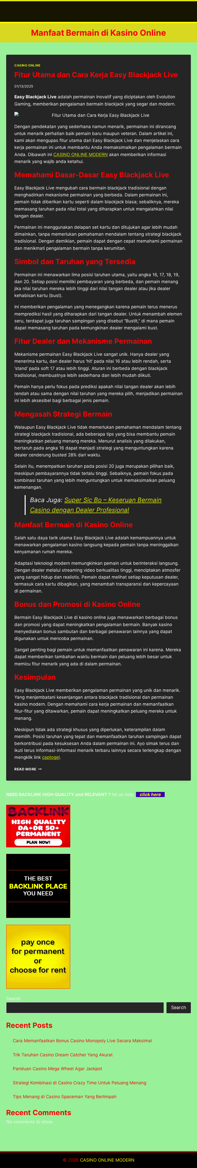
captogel (51, 757)
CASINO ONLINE (27, 65)
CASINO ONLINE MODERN (107, 1160)
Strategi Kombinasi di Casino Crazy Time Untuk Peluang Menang (79, 1082)
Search (13, 998)
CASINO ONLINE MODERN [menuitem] (80, 154)
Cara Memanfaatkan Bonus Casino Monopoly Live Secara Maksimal (82, 1040)
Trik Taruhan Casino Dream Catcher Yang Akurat (63, 1054)
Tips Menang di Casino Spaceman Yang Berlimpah (64, 1096)
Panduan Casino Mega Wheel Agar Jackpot (57, 1068)
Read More (28, 769)
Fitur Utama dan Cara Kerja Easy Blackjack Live (96, 74)
